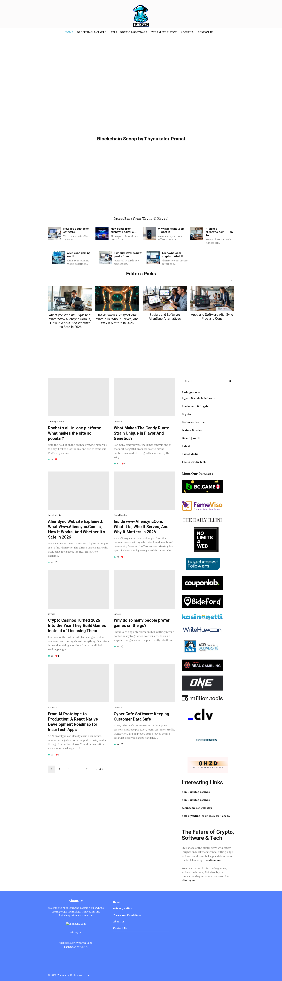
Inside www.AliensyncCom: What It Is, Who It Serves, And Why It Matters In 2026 (117, 319)
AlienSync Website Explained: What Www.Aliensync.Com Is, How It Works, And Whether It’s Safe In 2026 (70, 321)
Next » (99, 769)
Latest (117, 421)
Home (69, 32)
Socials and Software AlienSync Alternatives (165, 316)
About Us (187, 32)
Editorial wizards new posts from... (127, 254)
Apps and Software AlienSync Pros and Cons (212, 316)
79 (87, 769)
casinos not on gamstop (197, 807)
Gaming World (55, 421)
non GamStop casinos (196, 791)
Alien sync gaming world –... (78, 254)
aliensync (214, 860)
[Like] (56, 562)
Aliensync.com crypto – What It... (173, 254)
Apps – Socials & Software (129, 32)
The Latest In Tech (164, 32)
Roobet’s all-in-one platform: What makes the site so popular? (74, 433)
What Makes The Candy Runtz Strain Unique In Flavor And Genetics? (141, 433)
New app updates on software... (76, 230)
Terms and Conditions (127, 915)
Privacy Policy (122, 908)
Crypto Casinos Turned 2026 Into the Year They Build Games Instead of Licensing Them (77, 625)
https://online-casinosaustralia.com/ (206, 815)
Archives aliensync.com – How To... (219, 232)
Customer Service (193, 422)
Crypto (51, 614)
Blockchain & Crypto (91, 32)
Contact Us (205, 32)
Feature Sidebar (192, 430)
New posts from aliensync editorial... (124, 230)
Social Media (54, 515)
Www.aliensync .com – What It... (171, 230)
